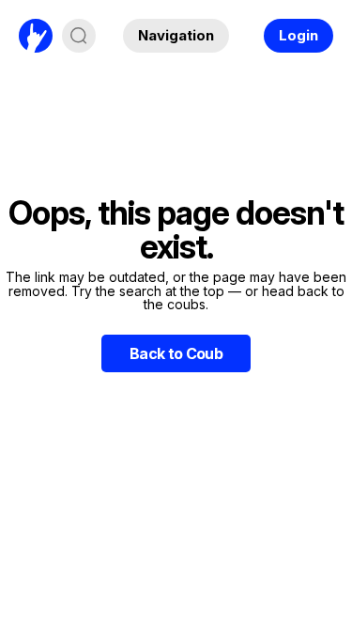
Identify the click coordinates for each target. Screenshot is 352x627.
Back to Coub (176, 353)
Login (298, 35)
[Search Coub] (79, 36)
